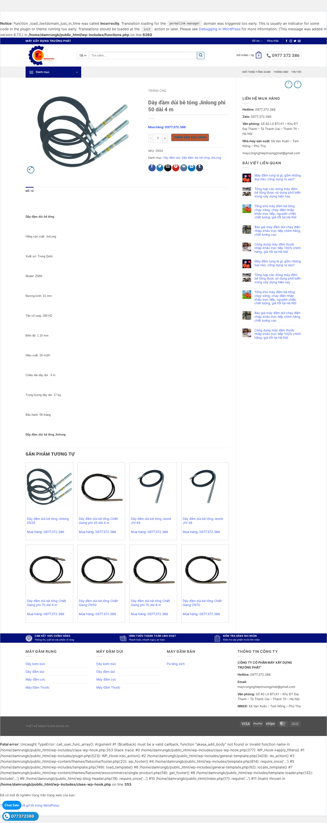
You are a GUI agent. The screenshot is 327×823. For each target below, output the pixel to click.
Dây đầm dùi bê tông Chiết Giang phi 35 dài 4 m (98, 521)
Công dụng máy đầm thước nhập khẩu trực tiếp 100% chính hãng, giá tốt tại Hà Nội (277, 248)
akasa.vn (62, 726)
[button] (273, 41)
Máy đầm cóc (35, 679)
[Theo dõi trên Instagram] (290, 41)
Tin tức (296, 72)
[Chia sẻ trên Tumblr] (199, 168)
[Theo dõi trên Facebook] (286, 41)
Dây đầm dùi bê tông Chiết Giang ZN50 (98, 603)
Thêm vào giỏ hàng (190, 137)
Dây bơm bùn (35, 664)
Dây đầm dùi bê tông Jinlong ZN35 (48, 521)
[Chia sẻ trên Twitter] (160, 168)
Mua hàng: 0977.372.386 (167, 127)
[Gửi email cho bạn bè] (168, 168)
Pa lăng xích (176, 664)
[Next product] (288, 84)
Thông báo (281, 72)
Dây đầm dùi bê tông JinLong (201, 157)
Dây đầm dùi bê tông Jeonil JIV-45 (151, 521)
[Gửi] (200, 55)
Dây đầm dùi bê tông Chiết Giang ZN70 (202, 603)
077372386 (22, 816)
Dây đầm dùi (171, 157)
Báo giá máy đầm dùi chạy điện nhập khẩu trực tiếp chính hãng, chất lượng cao (277, 230)
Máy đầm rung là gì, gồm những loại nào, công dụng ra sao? (277, 177)
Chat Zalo (11, 805)
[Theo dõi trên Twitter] (295, 41)
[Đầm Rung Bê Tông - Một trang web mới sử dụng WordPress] (48, 55)
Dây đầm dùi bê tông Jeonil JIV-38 (203, 521)
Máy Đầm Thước (38, 687)
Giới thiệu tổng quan (256, 72)
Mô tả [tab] (30, 191)
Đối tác (256, 40)
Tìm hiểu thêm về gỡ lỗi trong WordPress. (30, 805)
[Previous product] (297, 84)
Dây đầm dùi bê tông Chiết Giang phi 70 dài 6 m (150, 603)
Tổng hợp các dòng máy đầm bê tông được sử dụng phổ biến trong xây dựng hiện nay (277, 192)
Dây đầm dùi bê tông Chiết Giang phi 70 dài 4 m (46, 603)
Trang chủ (157, 90)
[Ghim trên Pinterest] (176, 168)
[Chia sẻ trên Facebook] (152, 168)
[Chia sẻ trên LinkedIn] (191, 168)
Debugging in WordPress (219, 29)
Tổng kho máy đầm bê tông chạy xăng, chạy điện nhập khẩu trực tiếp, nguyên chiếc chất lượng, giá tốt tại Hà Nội (275, 211)
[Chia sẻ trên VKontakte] (184, 168)
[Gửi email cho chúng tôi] (299, 41)
